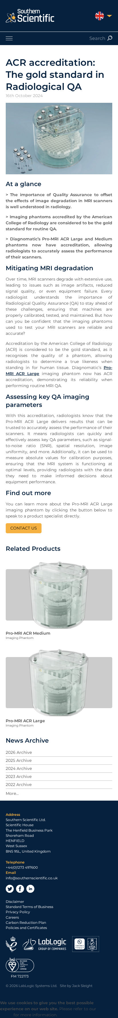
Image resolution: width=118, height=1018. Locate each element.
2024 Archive (19, 768)
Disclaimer (15, 901)
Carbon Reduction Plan (26, 922)
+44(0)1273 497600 (22, 867)
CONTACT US (23, 528)
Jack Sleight (82, 986)
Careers (12, 917)
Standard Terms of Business (29, 907)
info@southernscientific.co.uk (32, 878)
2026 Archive (19, 752)
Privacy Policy (18, 912)
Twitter (10, 889)
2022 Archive (19, 784)
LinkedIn (30, 889)
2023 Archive (19, 776)
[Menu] (59, 38)
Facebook (20, 889)
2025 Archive (19, 760)
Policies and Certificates (26, 928)
